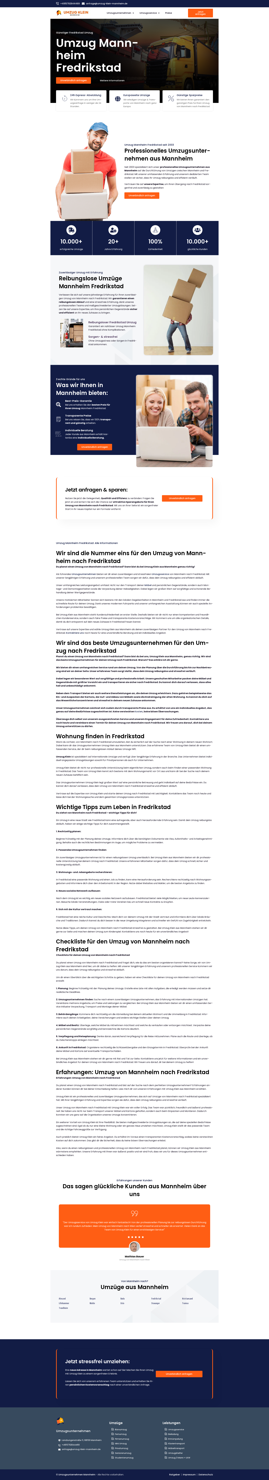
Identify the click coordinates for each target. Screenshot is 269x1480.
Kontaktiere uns (75, 633)
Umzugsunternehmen (119, 13)
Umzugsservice (148, 13)
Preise (168, 13)
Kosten (139, 711)
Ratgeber (174, 1474)
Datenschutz (206, 1474)
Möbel (147, 585)
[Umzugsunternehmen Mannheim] (73, 13)
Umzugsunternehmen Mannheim (76, 1474)
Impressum (189, 1474)
